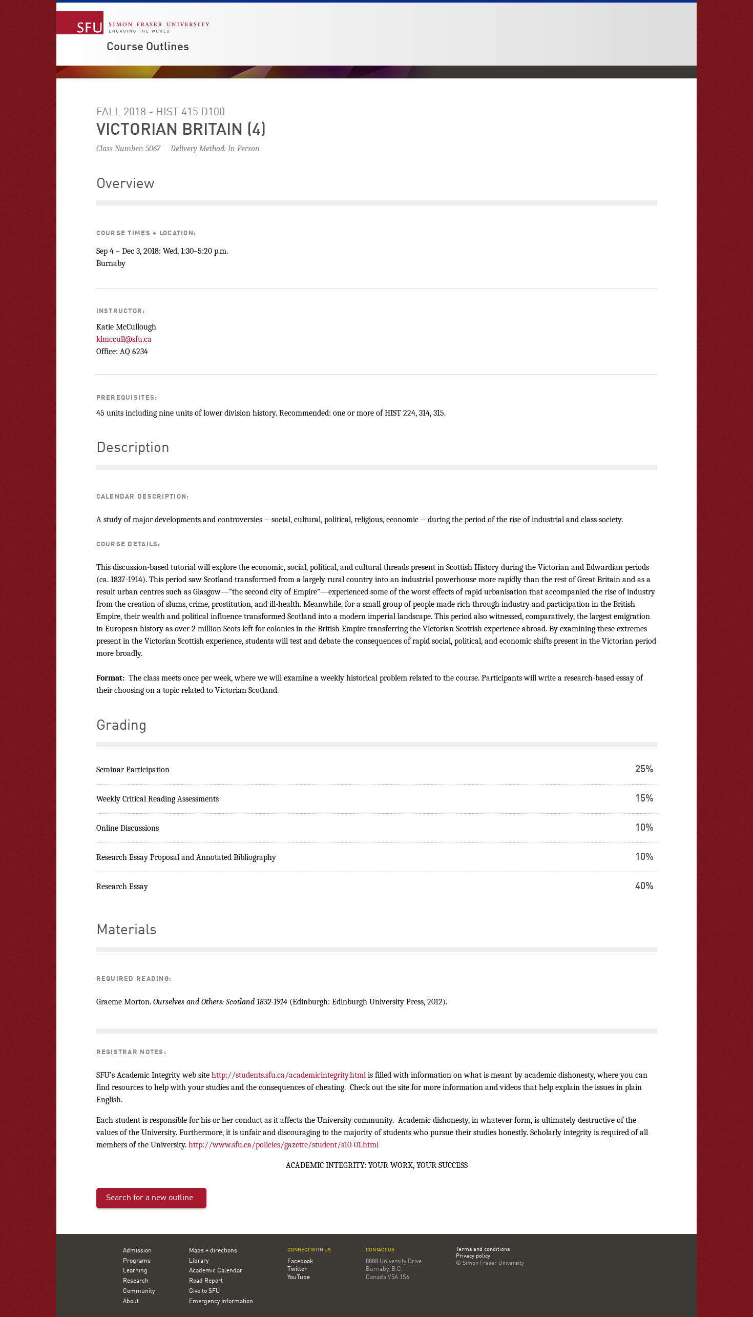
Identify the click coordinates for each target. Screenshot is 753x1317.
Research (136, 1281)
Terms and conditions (483, 1249)
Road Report (206, 1281)
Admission (137, 1251)
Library (198, 1261)
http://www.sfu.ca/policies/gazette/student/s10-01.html (284, 1144)
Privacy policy (473, 1256)
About (131, 1302)
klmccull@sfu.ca (124, 339)
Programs (137, 1261)
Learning (135, 1271)
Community (139, 1291)
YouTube (298, 1277)
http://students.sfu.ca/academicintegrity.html (289, 1075)
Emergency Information (221, 1302)
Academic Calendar (215, 1271)
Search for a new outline (149, 1198)
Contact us (380, 1250)
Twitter (297, 1269)
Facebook (300, 1262)
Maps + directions (213, 1251)
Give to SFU (204, 1291)
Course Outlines (148, 47)
